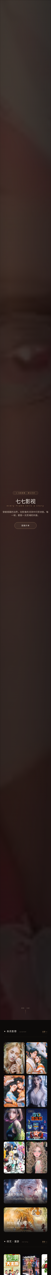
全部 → (44, 1032)
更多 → (44, 1242)
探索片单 (25, 525)
